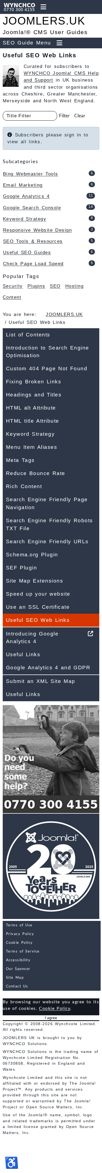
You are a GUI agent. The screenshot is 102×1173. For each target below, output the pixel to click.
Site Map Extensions (34, 581)
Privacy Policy (20, 934)
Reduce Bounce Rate (35, 473)
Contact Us (17, 986)
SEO (55, 286)
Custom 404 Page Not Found (46, 368)
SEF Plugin (21, 568)
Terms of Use (19, 925)
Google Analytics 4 (26, 196)
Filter (64, 115)
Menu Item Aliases (31, 447)
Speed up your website (38, 594)
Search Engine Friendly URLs (47, 541)
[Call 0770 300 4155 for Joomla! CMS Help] (51, 757)
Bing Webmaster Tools (30, 174)
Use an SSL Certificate (38, 607)
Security (13, 286)
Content (12, 297)
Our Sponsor (18, 968)
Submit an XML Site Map (40, 681)
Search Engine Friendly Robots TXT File (49, 524)
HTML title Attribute (32, 421)
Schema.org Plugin (32, 554)
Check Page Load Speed (33, 263)
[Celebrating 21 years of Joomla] (51, 866)
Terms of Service (23, 951)
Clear (79, 115)
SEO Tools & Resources (33, 241)
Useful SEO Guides (27, 252)
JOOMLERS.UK (44, 21)
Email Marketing (23, 185)
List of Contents (28, 335)
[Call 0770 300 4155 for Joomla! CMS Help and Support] (18, 6)
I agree (51, 1018)
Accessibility (18, 960)
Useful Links (23, 654)
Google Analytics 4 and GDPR (48, 667)
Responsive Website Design (37, 230)
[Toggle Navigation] (43, 7)
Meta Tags (20, 460)
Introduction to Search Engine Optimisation (47, 352)
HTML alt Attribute (31, 408)
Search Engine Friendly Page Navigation (47, 503)
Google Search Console (32, 207)
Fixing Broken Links (33, 381)
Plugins (36, 286)
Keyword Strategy (24, 219)
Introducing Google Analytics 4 (32, 637)
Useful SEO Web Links (38, 620)
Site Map (15, 977)
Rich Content (24, 486)
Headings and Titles (33, 395)
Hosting (74, 286)
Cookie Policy (19, 942)
